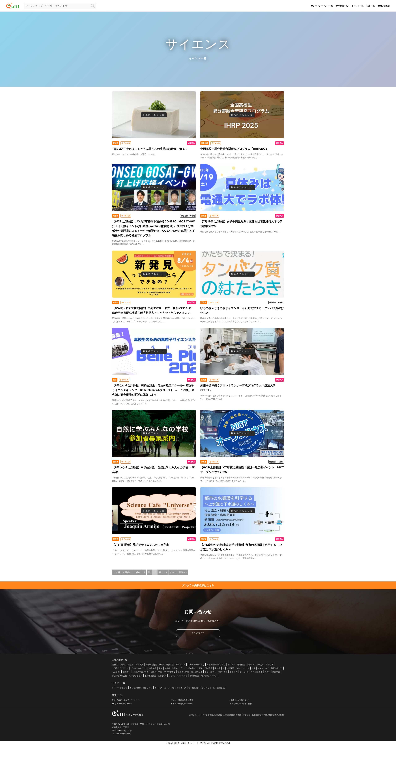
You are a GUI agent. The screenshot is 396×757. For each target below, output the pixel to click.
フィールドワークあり (178, 676)
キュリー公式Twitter (123, 703)
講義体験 (170, 664)
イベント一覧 (357, 5)
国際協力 (126, 672)
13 (165, 572)
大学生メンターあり (255, 664)
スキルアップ (263, 668)
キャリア (269, 664)
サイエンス (180, 664)
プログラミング (242, 668)
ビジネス (231, 664)
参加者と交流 (150, 676)
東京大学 (233, 672)
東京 (160, 668)
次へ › (173, 572)
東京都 (130, 664)
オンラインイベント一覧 (322, 5)
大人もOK (116, 672)
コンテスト (147, 688)
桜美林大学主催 (171, 668)
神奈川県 (152, 668)
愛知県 (217, 668)
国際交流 (208, 668)
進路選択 (139, 664)
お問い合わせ (384, 5)
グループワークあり (196, 664)
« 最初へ (127, 572)
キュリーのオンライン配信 (241, 703)
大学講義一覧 (342, 5)
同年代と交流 (151, 664)
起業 (253, 668)
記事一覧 (371, 5)
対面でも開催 (183, 672)
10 (149, 572)
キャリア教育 (135, 688)
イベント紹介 (121, 688)
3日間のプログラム (120, 668)
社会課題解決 (196, 672)
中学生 (123, 664)
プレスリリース (208, 688)
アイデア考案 (169, 672)
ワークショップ (135, 676)
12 (160, 572)
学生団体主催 (256, 672)
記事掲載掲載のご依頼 (232, 715)
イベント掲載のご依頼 (211, 715)
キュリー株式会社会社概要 (182, 700)
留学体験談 (194, 676)
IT (223, 668)
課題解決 (241, 664)
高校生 (115, 664)
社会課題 (230, 668)
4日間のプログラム (140, 672)
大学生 (267, 672)
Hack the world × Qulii (239, 700)
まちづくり (244, 672)
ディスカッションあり (216, 664)
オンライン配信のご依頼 (253, 715)
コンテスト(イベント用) (164, 688)
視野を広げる (276, 668)
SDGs (161, 664)
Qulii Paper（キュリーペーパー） (126, 700)
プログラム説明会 (187, 668)
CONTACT (198, 633)
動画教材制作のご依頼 (274, 715)
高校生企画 (222, 672)
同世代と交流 (156, 672)
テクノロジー (210, 672)
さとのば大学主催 (119, 676)
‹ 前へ (137, 572)
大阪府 (200, 668)
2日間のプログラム (138, 668)
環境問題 (276, 672)
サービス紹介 (194, 688)
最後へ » (183, 572)
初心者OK (162, 676)
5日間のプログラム (209, 676)
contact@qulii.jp (124, 730)
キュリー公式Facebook (182, 703)
